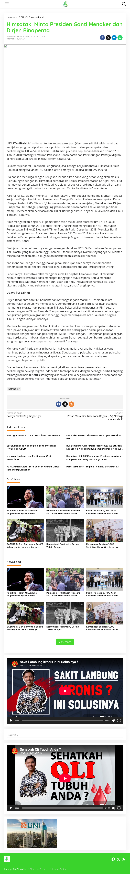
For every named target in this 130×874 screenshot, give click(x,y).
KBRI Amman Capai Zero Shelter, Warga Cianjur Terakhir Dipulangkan (33, 468)
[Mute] (113, 720)
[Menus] (6, 4)
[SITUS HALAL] (65, 3)
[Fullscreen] (119, 720)
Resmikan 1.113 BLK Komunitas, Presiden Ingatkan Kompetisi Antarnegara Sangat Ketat (93, 457)
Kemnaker (13, 388)
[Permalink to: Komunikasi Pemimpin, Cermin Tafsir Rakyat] (65, 530)
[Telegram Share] (114, 37)
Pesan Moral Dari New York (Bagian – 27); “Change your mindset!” (95, 416)
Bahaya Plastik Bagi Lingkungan (24, 414)
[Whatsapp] (120, 37)
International (12, 39)
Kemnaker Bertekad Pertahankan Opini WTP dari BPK (93, 437)
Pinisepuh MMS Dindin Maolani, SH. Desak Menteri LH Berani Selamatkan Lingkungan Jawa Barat (63, 512)
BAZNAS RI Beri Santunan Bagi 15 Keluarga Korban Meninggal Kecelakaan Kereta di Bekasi (25, 546)
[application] (65, 691)
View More (65, 642)
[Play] (11, 720)
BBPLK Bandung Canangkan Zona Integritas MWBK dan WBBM (31, 447)
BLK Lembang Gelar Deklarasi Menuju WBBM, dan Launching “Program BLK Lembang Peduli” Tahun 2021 (94, 447)
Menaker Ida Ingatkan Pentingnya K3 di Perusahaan (29, 457)
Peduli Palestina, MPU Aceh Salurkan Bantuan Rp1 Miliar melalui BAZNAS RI (102, 512)
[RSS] (71, 404)
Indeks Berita (59, 869)
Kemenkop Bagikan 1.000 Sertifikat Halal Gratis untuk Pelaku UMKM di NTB (102, 546)
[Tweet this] (108, 37)
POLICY (22, 39)
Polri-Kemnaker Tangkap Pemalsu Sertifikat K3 (92, 466)
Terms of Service (39, 869)
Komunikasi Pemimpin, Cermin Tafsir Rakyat (62, 545)
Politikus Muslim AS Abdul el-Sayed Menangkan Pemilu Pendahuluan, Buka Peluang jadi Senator (25, 512)
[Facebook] (58, 404)
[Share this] (102, 37)
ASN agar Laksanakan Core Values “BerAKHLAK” (34, 435)
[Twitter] (65, 404)
